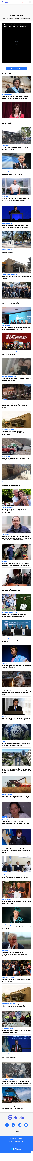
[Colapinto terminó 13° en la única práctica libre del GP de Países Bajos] (16, 657)
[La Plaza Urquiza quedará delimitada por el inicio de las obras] (16, 243)
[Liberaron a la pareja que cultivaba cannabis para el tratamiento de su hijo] (16, 581)
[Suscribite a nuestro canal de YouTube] (26, 1125)
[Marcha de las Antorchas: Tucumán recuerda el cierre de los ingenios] (16, 345)
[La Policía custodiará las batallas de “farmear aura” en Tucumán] (16, 972)
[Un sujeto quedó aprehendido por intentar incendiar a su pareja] (16, 139)
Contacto (16, 1131)
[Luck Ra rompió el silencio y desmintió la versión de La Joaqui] (16, 919)
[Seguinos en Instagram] (20, 1125)
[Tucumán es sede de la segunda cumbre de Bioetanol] (16, 632)
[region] (16, 9)
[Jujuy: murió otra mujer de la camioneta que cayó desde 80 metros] (16, 450)
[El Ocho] (5, 2)
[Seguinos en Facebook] (7, 1125)
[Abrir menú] (30, 2)
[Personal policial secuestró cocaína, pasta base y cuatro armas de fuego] (16, 1023)
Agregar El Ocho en (15, 68)
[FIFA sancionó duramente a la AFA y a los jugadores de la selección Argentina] (16, 606)
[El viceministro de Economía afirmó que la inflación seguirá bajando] (16, 1048)
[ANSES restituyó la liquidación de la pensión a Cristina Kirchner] (16, 114)
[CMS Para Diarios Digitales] (16, 1149)
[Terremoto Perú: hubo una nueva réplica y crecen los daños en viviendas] (16, 476)
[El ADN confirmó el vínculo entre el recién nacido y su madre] (16, 268)
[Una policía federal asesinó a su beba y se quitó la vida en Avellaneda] (16, 370)
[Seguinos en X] (13, 1125)
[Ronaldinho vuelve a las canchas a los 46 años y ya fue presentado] (16, 893)
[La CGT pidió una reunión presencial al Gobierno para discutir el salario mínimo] (16, 294)
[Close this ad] (32, 1152)
